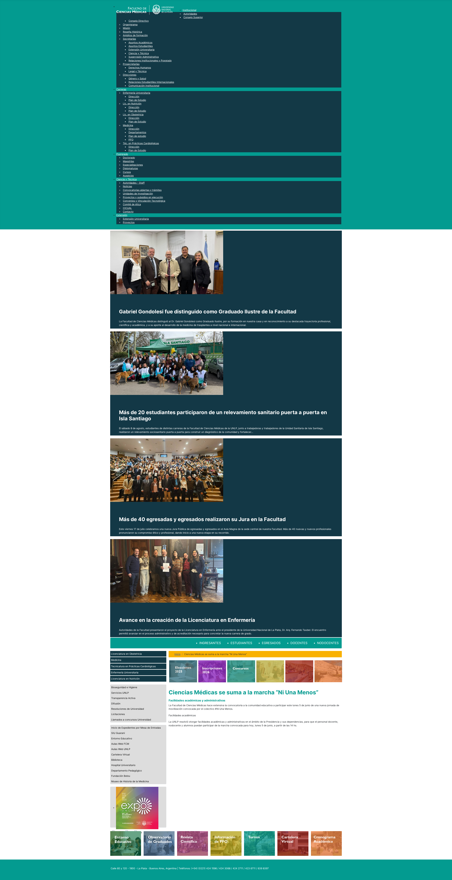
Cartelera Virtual (120, 754)
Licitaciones (118, 714)
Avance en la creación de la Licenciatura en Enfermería (187, 620)
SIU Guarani (118, 733)
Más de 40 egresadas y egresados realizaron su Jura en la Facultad (202, 519)
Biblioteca (116, 759)
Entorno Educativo (121, 738)
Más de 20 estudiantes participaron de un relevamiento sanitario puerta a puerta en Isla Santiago (223, 415)
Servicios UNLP (120, 692)
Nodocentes (328, 643)
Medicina (116, 660)
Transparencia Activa (123, 698)
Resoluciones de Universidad (127, 708)
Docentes (298, 643)
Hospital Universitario (123, 765)
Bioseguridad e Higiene (124, 687)
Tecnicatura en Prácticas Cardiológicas (133, 666)
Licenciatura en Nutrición (125, 678)
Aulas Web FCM (120, 743)
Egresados (271, 643)
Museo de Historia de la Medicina (130, 781)
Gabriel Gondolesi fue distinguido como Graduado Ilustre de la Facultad (207, 311)
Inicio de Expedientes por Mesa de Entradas (136, 727)
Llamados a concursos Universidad (131, 719)
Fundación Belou (120, 775)
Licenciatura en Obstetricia (126, 653)
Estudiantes (241, 643)
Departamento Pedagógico (126, 770)
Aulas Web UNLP (120, 749)
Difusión (115, 703)
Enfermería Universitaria (124, 672)
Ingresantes (210, 643)
